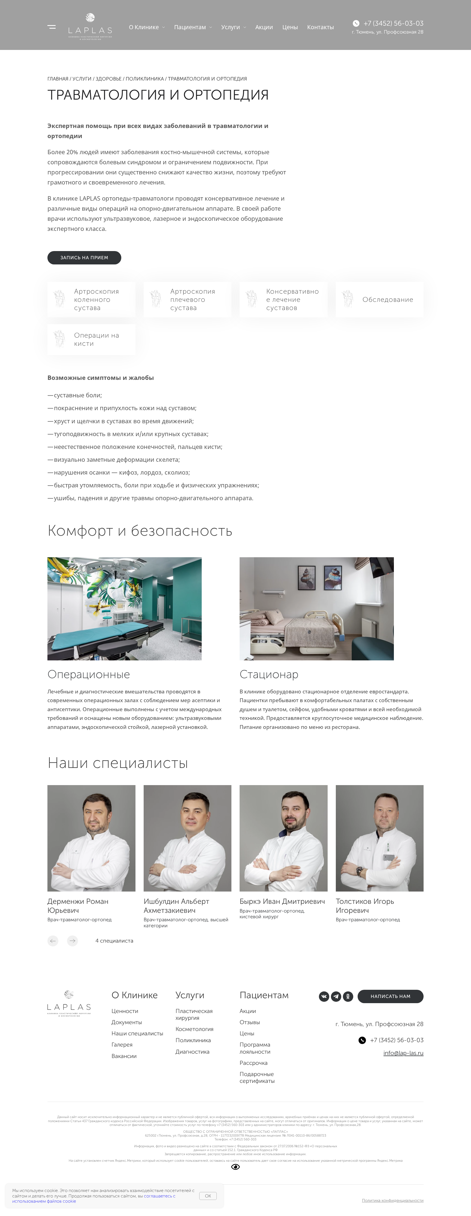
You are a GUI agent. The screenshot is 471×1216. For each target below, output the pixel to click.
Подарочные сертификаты (257, 1077)
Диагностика (193, 1051)
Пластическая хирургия (194, 1014)
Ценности (124, 1011)
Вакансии (124, 1056)
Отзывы (250, 1022)
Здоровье (109, 79)
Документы (126, 1022)
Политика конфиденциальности (393, 1200)
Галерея (121, 1044)
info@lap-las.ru (404, 1053)
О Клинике (144, 27)
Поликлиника (145, 79)
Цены (290, 27)
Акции (264, 27)
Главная (57, 79)
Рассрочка (254, 1062)
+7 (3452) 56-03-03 (394, 23)
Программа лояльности (255, 1048)
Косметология (194, 1029)
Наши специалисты (137, 1033)
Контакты (320, 27)
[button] (52, 940)
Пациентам (190, 27)
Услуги (230, 27)
